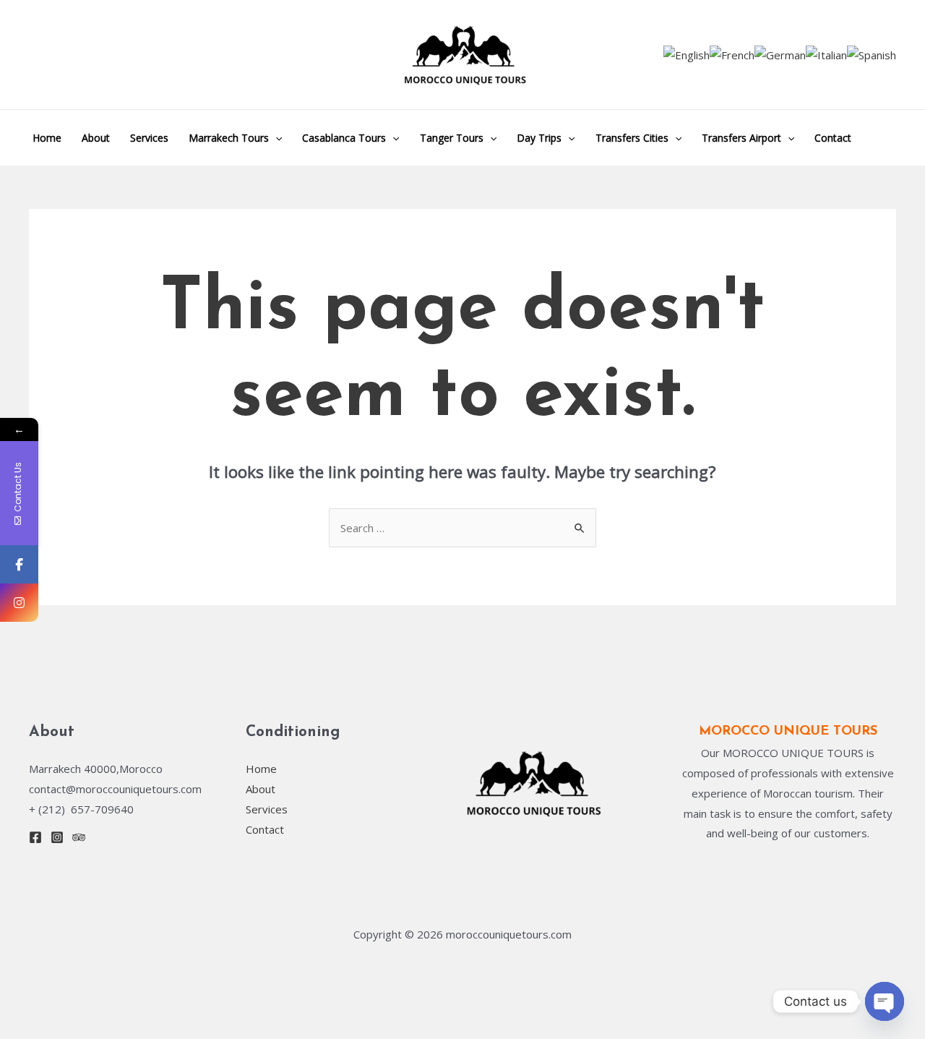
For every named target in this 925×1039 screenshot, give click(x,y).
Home (47, 138)
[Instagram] (57, 837)
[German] (780, 54)
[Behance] (78, 837)
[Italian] (826, 54)
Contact (832, 138)
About (96, 138)
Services (149, 138)
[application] (275, 138)
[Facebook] (35, 837)
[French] (732, 54)
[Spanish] (871, 54)
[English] (686, 54)
